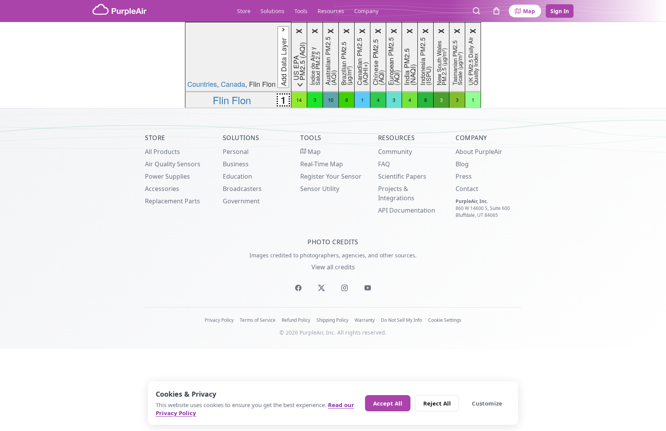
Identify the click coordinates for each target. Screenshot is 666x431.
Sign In (559, 11)
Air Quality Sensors (172, 164)
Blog (462, 164)
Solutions (272, 11)
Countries (202, 84)
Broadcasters (242, 188)
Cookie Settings (444, 320)
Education (237, 176)
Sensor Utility (319, 188)
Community (395, 151)
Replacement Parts (172, 201)
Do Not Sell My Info (401, 320)
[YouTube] (368, 288)
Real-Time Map (321, 164)
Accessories (162, 188)
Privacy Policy (219, 320)
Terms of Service (258, 320)
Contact (467, 188)
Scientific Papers (402, 176)
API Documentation (406, 210)
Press (464, 176)
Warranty (365, 320)
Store (244, 11)
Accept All (387, 403)
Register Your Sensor (331, 176)
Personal (236, 151)
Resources (331, 11)
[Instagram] (345, 288)
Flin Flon (232, 100)
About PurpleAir (479, 151)
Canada (233, 84)
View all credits (333, 267)
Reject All (437, 403)
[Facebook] (298, 288)
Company (366, 11)
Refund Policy (296, 320)
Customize (487, 403)
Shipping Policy (332, 320)
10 (330, 99)
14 (299, 99)
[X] (321, 288)
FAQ (384, 164)
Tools (301, 11)
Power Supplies (167, 176)
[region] (333, 65)
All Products (162, 151)
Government (241, 201)
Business (236, 164)
